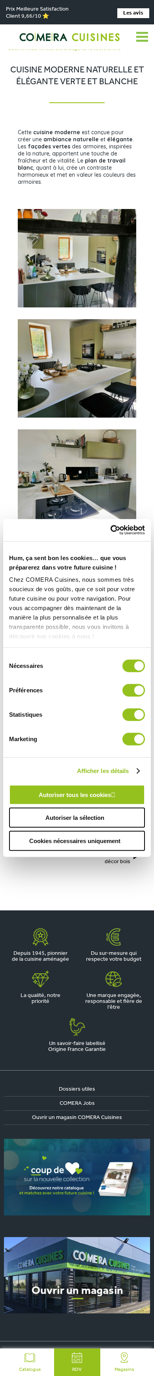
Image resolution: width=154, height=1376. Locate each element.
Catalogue (30, 1369)
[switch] (133, 690)
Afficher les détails (103, 771)
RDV (77, 1369)
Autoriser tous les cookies (75, 794)
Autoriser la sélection (74, 817)
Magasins (124, 1369)
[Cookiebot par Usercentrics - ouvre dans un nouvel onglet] (111, 530)
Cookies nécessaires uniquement (74, 840)
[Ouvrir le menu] (142, 37)
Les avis (133, 13)
